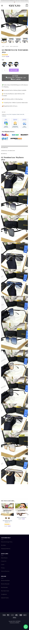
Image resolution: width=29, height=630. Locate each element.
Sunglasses (4, 116)
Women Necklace (5, 580)
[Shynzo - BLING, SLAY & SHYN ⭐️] (14, 5)
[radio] (4, 64)
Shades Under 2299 (20, 114)
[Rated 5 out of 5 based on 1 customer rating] (15, 54)
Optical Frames (5, 598)
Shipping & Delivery (5, 548)
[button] (2, 5)
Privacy (3, 568)
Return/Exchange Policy (6, 542)
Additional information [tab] (8, 150)
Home (3, 46)
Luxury (7, 46)
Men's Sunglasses (14, 46)
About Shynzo (4, 558)
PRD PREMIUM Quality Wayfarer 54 (7, 521)
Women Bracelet (5, 584)
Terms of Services (5, 571)
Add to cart (13, 70)
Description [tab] (4, 147)
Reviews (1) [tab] (4, 153)
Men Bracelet (4, 587)
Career (2, 564)
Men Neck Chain (5, 591)
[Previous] (3, 23)
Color (3, 59)
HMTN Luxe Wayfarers (21, 517)
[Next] (25, 23)
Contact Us (3, 561)
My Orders (3, 545)
